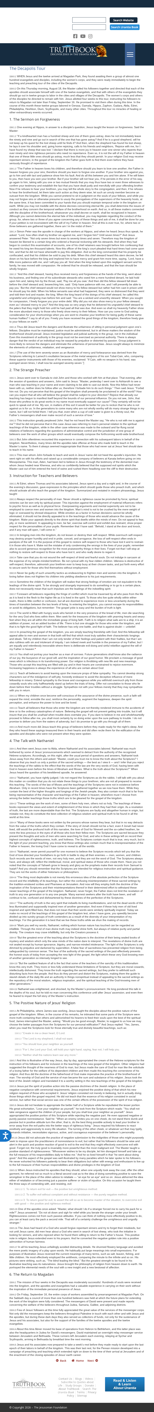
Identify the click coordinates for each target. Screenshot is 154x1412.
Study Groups (73, 1385)
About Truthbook (69, 1389)
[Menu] (130, 54)
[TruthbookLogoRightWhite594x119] (77, 54)
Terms (81, 1392)
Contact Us (65, 1378)
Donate (89, 1385)
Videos (89, 1378)
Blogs (78, 1378)
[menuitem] (130, 54)
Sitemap (82, 1395)
